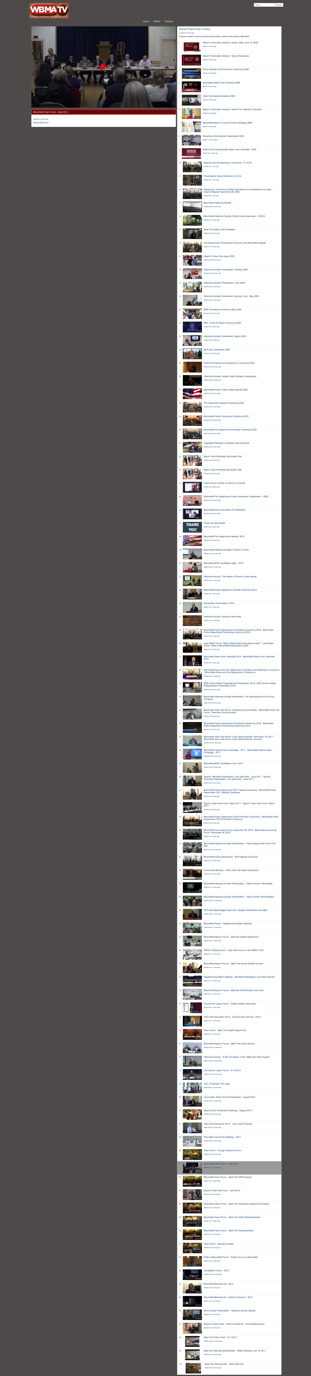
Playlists (169, 21)
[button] (103, 66)
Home (146, 21)
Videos (156, 21)
